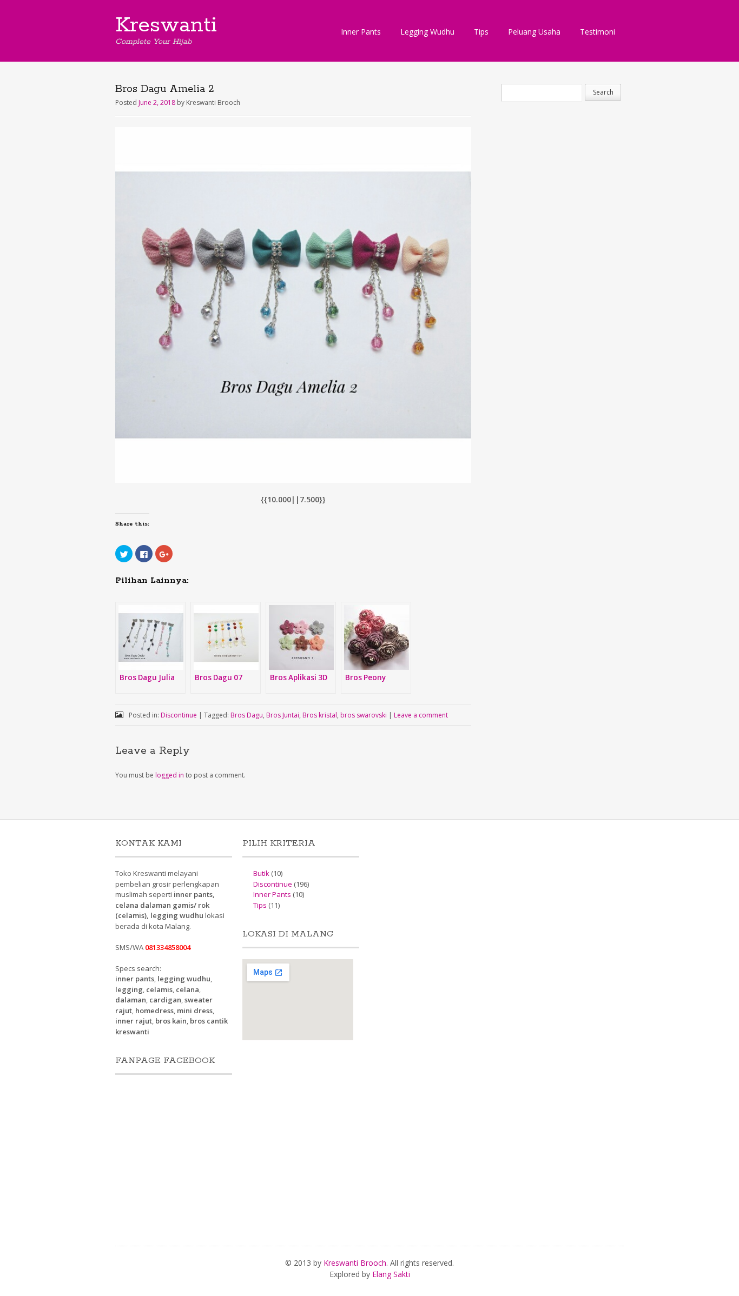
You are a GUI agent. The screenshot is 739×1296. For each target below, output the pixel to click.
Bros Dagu (246, 715)
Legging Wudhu (427, 31)
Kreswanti (166, 25)
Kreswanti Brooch (355, 1263)
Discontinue (179, 715)
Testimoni (597, 31)
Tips (481, 31)
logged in (169, 775)
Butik (261, 873)
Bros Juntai (282, 715)
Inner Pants (361, 31)
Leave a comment (421, 715)
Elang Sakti (391, 1274)
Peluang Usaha (534, 31)
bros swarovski (363, 715)
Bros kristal (319, 715)
